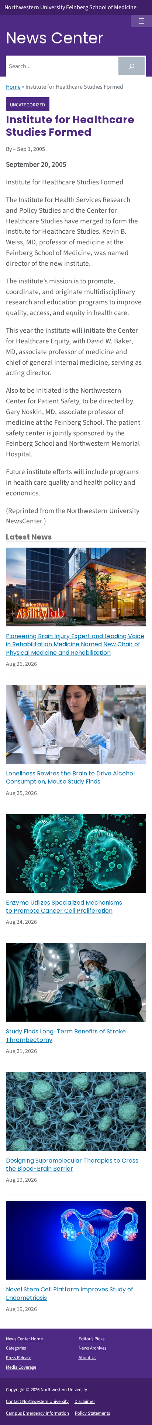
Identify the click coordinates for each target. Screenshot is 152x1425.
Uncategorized (27, 104)
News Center (55, 38)
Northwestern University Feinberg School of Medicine (70, 7)
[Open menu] (141, 21)
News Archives (92, 1348)
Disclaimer (85, 1401)
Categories (16, 1348)
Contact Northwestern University (37, 1401)
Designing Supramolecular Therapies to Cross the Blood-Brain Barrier (72, 1165)
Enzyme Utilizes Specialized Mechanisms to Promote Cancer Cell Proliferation (64, 907)
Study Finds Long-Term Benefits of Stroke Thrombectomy (66, 1036)
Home (13, 87)
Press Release (18, 1357)
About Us (87, 1357)
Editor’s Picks (91, 1339)
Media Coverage (21, 1367)
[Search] (131, 66)
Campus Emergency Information (37, 1413)
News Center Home (24, 1339)
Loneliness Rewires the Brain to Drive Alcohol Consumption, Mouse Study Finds (70, 778)
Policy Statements (92, 1413)
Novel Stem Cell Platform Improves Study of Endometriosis (69, 1294)
